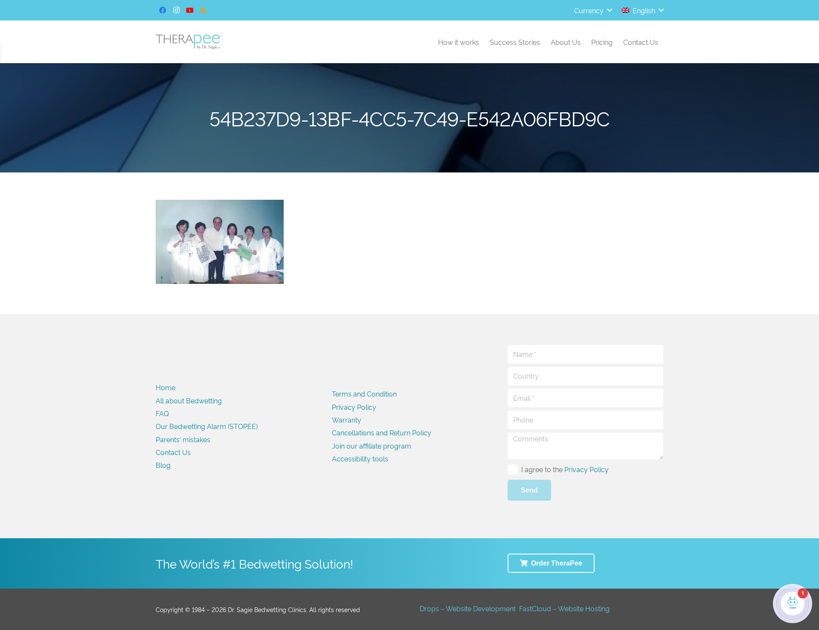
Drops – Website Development (468, 608)
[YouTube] (190, 10)
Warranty (346, 419)
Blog (163, 465)
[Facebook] (162, 10)
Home (165, 387)
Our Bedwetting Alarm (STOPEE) (207, 426)
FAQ (162, 413)
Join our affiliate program (371, 445)
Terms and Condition (364, 393)
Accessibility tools (360, 458)
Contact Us (173, 452)
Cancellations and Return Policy (381, 432)
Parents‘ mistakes (183, 439)
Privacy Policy (354, 406)
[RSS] (203, 10)
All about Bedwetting (189, 400)
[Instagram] (176, 10)
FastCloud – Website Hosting (564, 608)
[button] (593, 10)
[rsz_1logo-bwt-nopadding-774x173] (189, 42)
